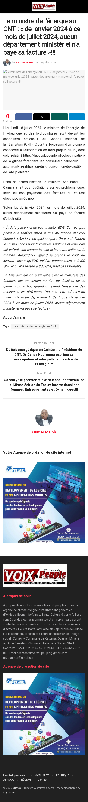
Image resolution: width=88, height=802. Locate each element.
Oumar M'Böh (25, 62)
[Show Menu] (5, 6)
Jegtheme (9, 792)
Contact (42, 779)
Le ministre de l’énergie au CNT (34, 326)
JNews (17, 787)
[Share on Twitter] (41, 116)
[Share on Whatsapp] (59, 116)
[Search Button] (83, 6)
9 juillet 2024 (48, 62)
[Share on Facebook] (23, 116)
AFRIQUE (8, 779)
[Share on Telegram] (77, 116)
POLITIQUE (62, 775)
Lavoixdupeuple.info (15, 775)
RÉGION (26, 779)
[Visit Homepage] (44, 6)
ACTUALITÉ (42, 775)
